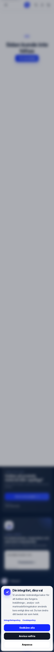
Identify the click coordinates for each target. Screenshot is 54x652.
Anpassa (27, 644)
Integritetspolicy (12, 620)
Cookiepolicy (29, 620)
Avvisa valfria (27, 636)
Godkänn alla (27, 627)
